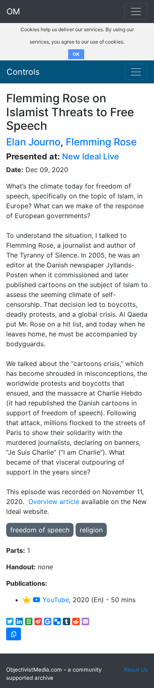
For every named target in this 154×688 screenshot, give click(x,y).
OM (13, 11)
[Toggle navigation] (135, 72)
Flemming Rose (101, 142)
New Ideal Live (90, 156)
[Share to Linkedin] (19, 621)
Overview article (53, 501)
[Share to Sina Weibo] (38, 621)
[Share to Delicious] (57, 621)
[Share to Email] (85, 621)
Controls (23, 72)
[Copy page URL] (13, 634)
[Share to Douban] (28, 621)
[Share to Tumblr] (66, 621)
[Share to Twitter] (10, 621)
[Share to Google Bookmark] (47, 621)
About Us (136, 669)
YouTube (54, 600)
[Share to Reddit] (76, 621)
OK (76, 54)
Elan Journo (33, 142)
